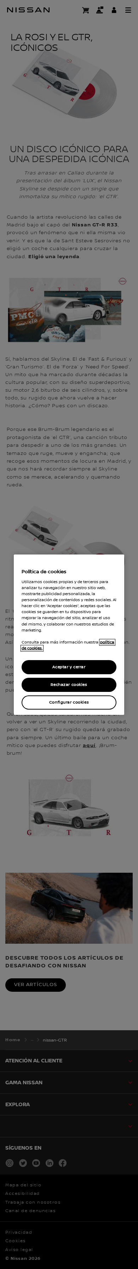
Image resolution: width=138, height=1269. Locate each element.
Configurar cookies (69, 702)
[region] (69, 634)
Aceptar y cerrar (68, 667)
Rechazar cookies (69, 684)
